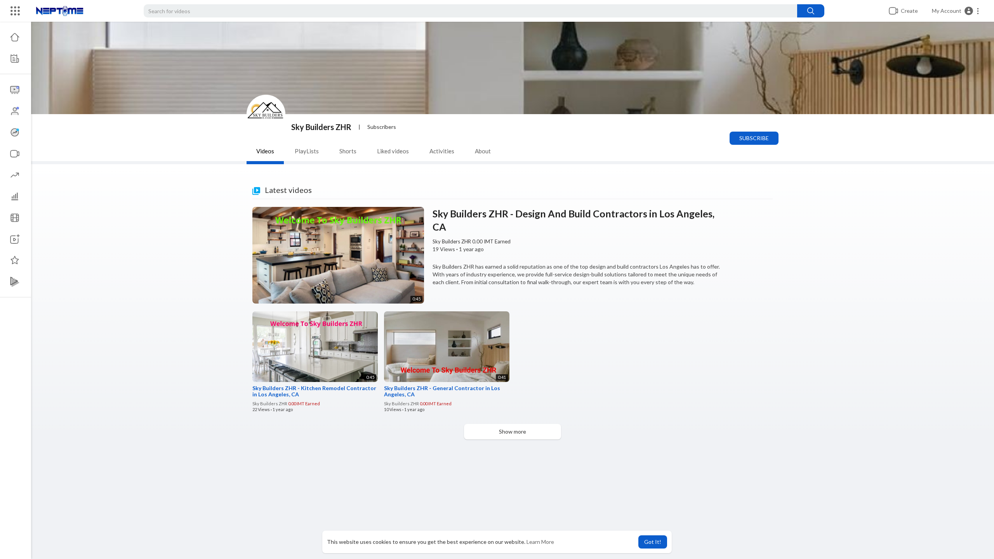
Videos (265, 151)
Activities (441, 151)
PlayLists (307, 151)
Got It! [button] (652, 541)
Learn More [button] (540, 541)
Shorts (347, 151)
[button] (956, 11)
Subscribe (754, 138)
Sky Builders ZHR (321, 127)
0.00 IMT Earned (491, 241)
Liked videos (393, 151)
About (483, 151)
